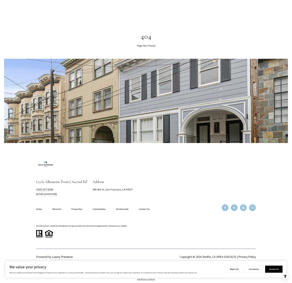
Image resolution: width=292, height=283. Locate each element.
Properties (76, 209)
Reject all (234, 269)
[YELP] (252, 207)
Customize (254, 269)
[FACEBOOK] (225, 207)
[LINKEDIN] (234, 207)
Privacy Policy (247, 257)
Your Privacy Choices (146, 279)
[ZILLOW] (243, 207)
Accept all (273, 269)
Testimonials (122, 209)
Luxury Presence (62, 257)
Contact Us (144, 209)
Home (39, 209)
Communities (99, 209)
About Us (56, 209)
